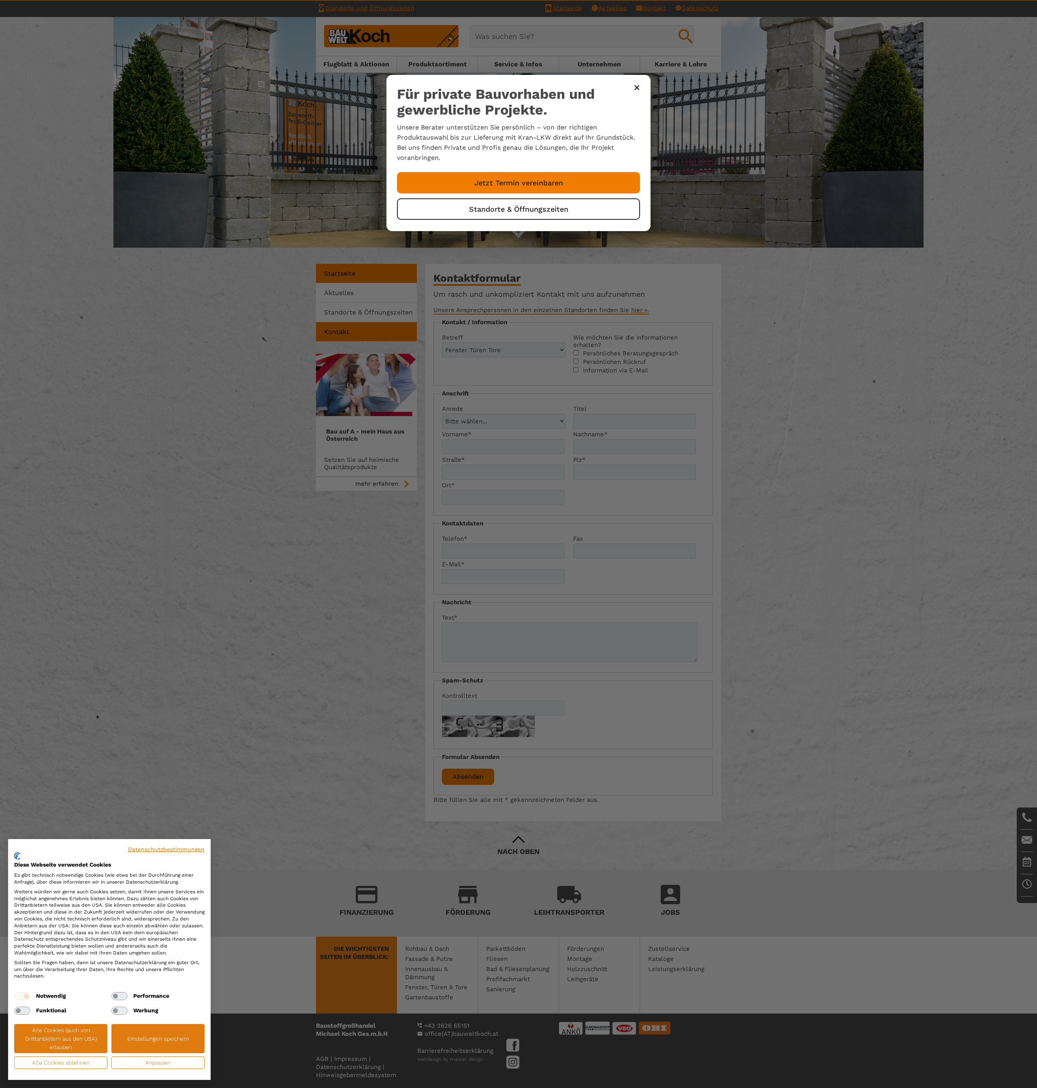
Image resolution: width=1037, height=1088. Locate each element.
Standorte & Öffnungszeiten (518, 209)
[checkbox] (22, 996)
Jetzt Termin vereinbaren (518, 182)
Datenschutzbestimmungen (166, 849)
